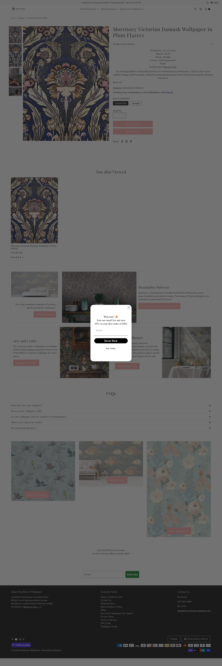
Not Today (111, 348)
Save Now (111, 340)
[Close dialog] (128, 307)
